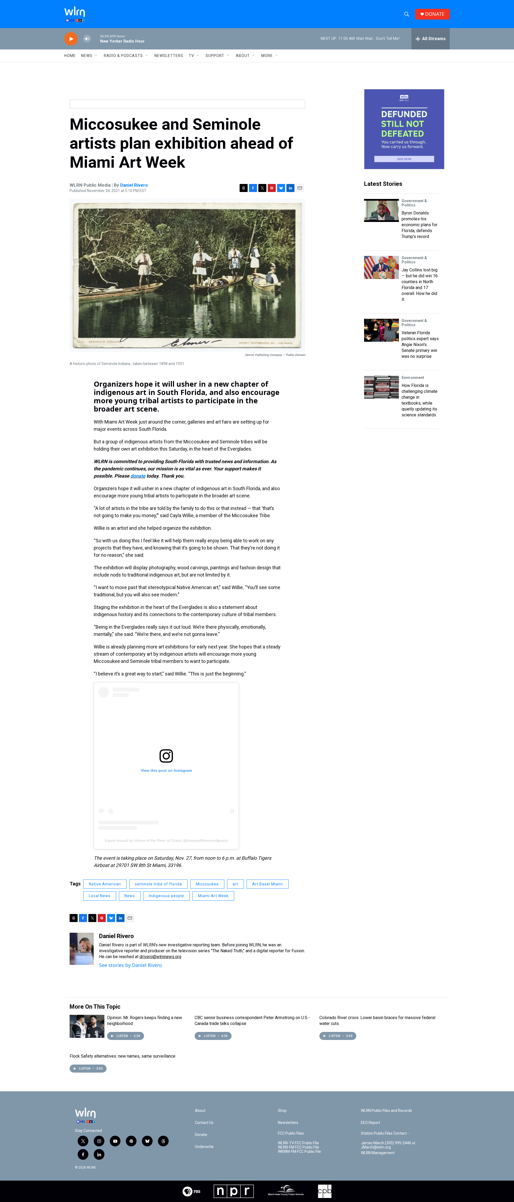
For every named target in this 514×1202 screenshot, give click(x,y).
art (235, 884)
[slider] (95, 38)
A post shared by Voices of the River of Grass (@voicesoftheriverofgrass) (166, 840)
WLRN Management (378, 1153)
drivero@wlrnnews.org (160, 956)
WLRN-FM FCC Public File (298, 1147)
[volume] (87, 39)
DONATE (434, 14)
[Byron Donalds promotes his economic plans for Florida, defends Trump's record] (381, 210)
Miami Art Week (213, 896)
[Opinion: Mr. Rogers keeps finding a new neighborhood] (87, 1026)
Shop (282, 1111)
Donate (201, 1135)
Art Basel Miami (267, 884)
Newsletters (168, 55)
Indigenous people (166, 896)
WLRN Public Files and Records (386, 1111)
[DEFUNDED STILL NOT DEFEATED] (404, 129)
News (129, 896)
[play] (71, 39)
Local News (100, 896)
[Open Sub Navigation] (96, 55)
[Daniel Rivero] (82, 949)
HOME (70, 55)
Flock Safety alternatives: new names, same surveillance (122, 1056)
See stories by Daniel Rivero (130, 965)
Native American (105, 884)
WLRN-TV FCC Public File (298, 1143)
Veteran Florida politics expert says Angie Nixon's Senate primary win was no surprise (420, 344)
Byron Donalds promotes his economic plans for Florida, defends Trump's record (419, 224)
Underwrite (204, 1147)
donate (137, 476)
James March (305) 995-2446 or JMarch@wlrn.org (388, 1145)
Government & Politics (414, 203)
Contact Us (204, 1123)
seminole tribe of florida (158, 884)
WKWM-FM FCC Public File (299, 1152)
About (243, 55)
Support (215, 55)
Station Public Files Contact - (385, 1133)
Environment (413, 377)
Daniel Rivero (134, 185)
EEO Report (370, 1123)
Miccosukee (207, 884)
